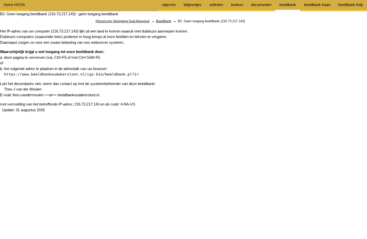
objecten (169, 4)
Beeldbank (163, 21)
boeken (237, 4)
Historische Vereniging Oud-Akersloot (123, 21)
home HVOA (14, 4)
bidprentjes (192, 4)
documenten (261, 4)
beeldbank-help (350, 4)
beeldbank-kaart (317, 4)
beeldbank (287, 4)
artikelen (216, 4)
